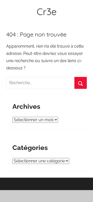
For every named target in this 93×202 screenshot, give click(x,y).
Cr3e (47, 11)
